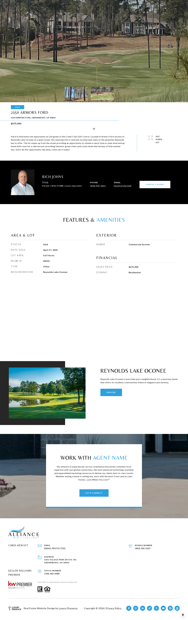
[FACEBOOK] (128, 608)
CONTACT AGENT (155, 184)
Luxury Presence (68, 608)
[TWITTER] (156, 608)
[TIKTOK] (149, 608)
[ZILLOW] (177, 608)
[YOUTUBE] (163, 608)
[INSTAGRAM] (135, 608)
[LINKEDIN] (142, 608)
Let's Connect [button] (94, 493)
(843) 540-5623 (142, 548)
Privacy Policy (113, 608)
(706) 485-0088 (51, 573)
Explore (111, 392)
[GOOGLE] (170, 608)
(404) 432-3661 (98, 186)
